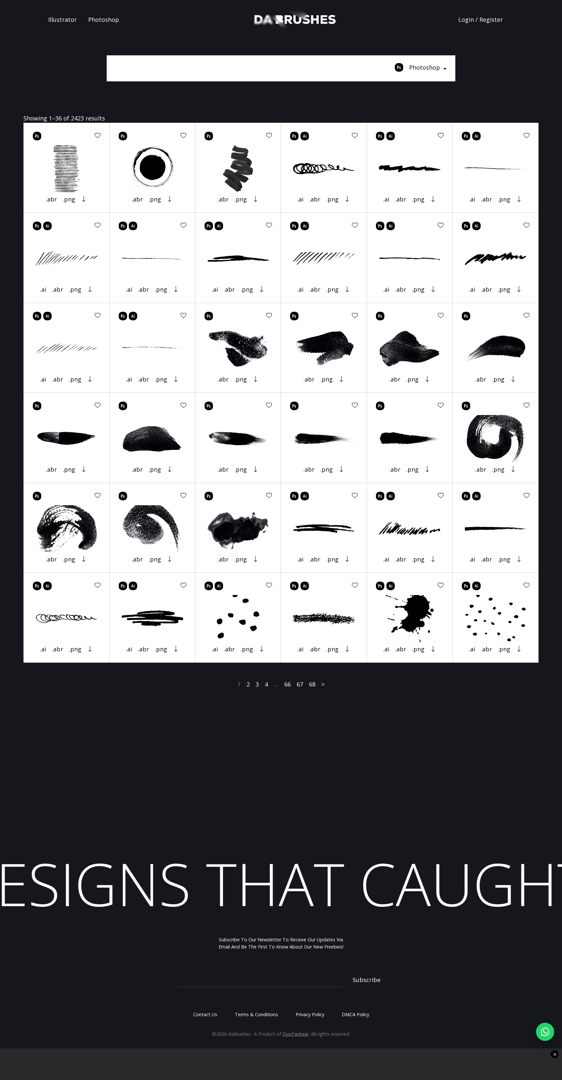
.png (69, 199)
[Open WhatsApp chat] (545, 1032)
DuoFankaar (296, 1034)
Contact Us (205, 1014)
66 (287, 684)
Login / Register (480, 19)
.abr (51, 199)
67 (300, 684)
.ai (300, 199)
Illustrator (62, 19)
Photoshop (103, 19)
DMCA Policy (355, 1014)
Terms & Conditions (256, 1014)
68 (312, 684)
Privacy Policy (310, 1014)
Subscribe (367, 980)
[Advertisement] (281, 776)
